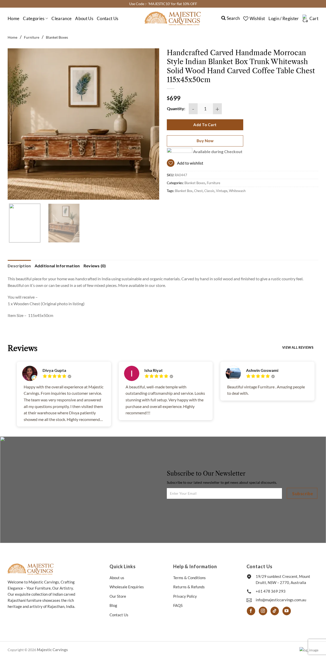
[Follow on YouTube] (286, 611)
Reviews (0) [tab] (95, 265)
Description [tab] (19, 265)
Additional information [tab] (57, 265)
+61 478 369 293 (271, 591)
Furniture (31, 37)
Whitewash (237, 191)
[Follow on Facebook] (251, 611)
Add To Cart (204, 124)
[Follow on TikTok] (274, 611)
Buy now (205, 140)
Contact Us (107, 18)
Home (13, 18)
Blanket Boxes (57, 37)
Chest (198, 191)
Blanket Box (184, 191)
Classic (209, 191)
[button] (283, 18)
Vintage (221, 191)
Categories (33, 18)
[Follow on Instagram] (263, 611)
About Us (84, 18)
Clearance (61, 18)
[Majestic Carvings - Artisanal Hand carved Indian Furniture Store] (173, 18)
